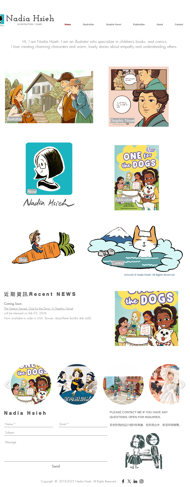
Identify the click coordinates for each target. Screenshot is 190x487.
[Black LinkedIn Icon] (135, 481)
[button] (146, 318)
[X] (129, 481)
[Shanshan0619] (141, 481)
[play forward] (182, 384)
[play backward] (7, 384)
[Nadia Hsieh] (123, 481)
